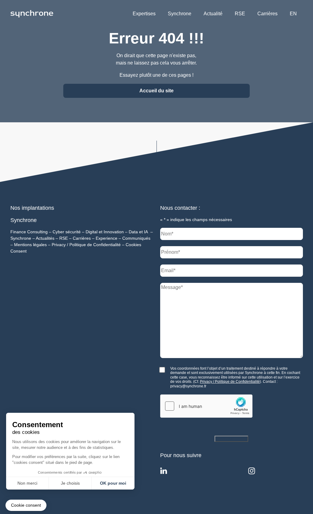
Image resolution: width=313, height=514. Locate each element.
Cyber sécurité (67, 231)
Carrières (267, 13)
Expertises (144, 13)
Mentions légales (30, 244)
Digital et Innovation (105, 231)
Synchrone (179, 13)
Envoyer (225, 438)
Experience (106, 238)
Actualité (213, 13)
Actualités (45, 238)
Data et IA (138, 231)
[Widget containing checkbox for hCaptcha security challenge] (206, 406)
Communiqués (136, 238)
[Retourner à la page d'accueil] (31, 13)
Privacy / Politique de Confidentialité (86, 244)
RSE (240, 13)
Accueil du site (156, 90)
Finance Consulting (29, 231)
